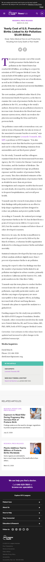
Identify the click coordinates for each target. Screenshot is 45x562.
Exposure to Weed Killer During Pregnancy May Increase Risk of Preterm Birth (15, 418)
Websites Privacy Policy (9, 554)
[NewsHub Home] (23, 13)
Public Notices (6, 551)
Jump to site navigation (4, 13)
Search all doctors (11, 381)
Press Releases (27, 20)
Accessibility (6, 557)
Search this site (37, 13)
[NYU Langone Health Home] (12, 13)
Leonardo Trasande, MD (12, 371)
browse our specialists (22, 487)
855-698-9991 (20, 560)
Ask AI (42, 13)
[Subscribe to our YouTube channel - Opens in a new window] (23, 529)
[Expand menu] (39, 502)
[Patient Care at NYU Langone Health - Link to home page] (8, 537)
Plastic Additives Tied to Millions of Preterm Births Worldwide (15, 450)
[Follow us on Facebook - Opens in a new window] (13, 529)
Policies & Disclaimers (9, 549)
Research (16, 20)
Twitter (20, 49)
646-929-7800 (23, 485)
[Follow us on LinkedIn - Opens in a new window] (27, 529)
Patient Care (16, 409)
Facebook (25, 49)
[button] (41, 7)
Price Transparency (8, 546)
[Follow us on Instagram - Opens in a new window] (20, 529)
